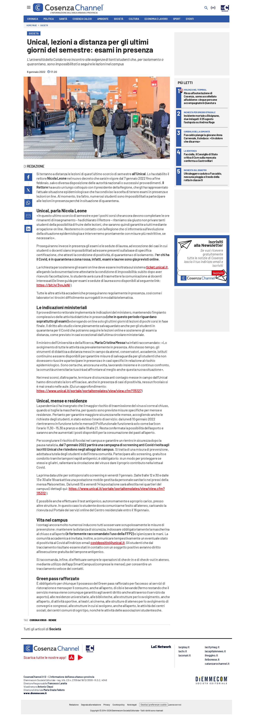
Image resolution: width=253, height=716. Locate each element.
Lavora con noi (174, 704)
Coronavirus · (39, 620)
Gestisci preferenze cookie (154, 704)
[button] (28, 177)
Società (44, 25)
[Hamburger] (26, 6)
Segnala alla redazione (91, 704)
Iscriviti (218, 273)
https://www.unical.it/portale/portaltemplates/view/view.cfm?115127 (89, 391)
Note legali (132, 704)
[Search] (206, 8)
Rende (52, 620)
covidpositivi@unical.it (108, 543)
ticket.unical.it (157, 267)
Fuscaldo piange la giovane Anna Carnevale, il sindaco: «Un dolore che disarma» (203, 138)
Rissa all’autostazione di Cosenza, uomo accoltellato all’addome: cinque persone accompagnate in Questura (200, 98)
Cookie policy (119, 704)
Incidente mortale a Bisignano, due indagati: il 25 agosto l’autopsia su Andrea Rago (202, 119)
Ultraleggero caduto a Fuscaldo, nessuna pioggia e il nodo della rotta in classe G (203, 177)
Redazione (73, 704)
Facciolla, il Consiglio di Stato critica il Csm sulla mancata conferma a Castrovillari (201, 157)
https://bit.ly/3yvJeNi (53, 285)
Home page (32, 25)
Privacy (106, 704)
